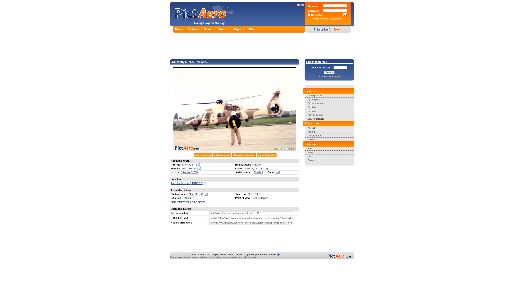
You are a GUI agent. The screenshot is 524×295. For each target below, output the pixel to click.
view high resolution (244, 155)
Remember (317, 15)
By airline (312, 107)
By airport (312, 111)
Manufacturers (315, 135)
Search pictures (316, 119)
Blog (252, 29)
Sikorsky (193, 168)
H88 (278, 172)
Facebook (261, 254)
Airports (238, 29)
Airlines (311, 139)
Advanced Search (329, 76)
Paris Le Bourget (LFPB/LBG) (187, 183)
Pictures (193, 29)
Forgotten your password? (327, 18)
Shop (310, 152)
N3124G (256, 164)
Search (208, 29)
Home (179, 29)
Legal (215, 254)
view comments (202, 155)
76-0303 (258, 172)
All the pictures (315, 95)
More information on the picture (188, 202)
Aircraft (223, 29)
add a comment (222, 155)
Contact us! (313, 160)
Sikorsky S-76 (189, 164)
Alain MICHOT (196, 194)
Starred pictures (316, 115)
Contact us (241, 254)
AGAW (206, 254)
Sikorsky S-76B (189, 172)
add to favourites (266, 155)
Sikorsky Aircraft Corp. (257, 168)
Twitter (272, 254)
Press (251, 254)
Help (310, 156)
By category (314, 99)
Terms (223, 254)
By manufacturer (316, 103)
